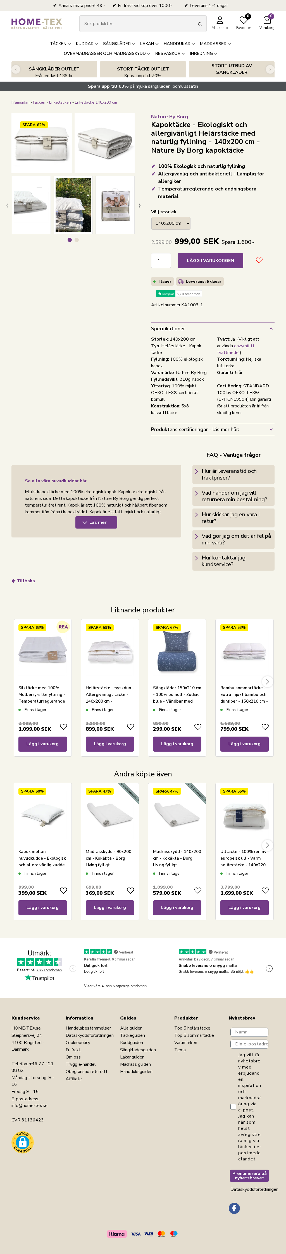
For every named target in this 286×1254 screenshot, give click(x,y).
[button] (69, 240)
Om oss (73, 1057)
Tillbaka (26, 581)
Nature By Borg (169, 116)
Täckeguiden (132, 1035)
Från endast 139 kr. (54, 72)
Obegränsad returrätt (87, 1072)
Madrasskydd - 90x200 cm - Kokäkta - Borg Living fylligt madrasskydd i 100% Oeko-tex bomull (108, 865)
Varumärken (185, 1043)
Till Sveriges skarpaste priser (232, 72)
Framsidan (20, 102)
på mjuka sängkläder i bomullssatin (143, 86)
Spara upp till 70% (143, 72)
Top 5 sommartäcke (194, 1035)
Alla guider (131, 1028)
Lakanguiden (132, 1057)
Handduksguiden (136, 1072)
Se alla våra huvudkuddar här (56, 481)
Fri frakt (73, 1050)
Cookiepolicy (78, 1043)
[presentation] (15, 69)
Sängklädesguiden (138, 1050)
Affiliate (74, 1079)
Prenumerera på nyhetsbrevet (249, 1175)
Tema (180, 1050)
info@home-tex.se (29, 1106)
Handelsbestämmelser (88, 1028)
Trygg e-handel (81, 1064)
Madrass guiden (135, 1064)
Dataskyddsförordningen (90, 1035)
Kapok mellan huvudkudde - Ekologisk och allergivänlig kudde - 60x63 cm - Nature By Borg (42, 865)
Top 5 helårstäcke (192, 1028)
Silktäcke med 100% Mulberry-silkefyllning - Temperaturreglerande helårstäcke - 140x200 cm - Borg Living (41, 701)
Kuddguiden (131, 1043)
